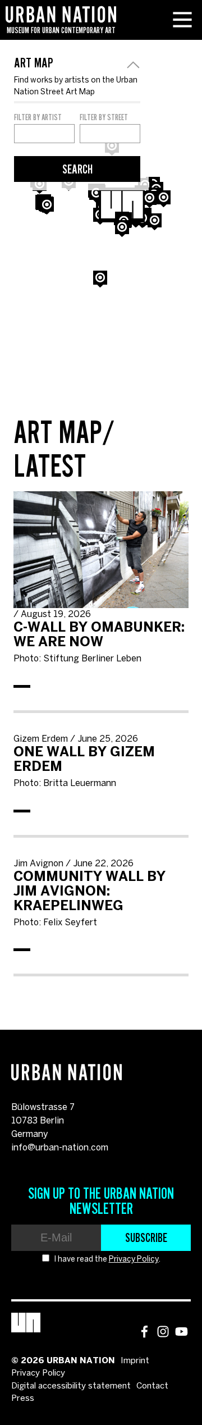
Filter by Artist (38, 117)
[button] (46, 206)
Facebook (144, 1331)
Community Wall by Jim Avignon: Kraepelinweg (89, 892)
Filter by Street (104, 117)
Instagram (163, 1331)
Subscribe (146, 1237)
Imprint (135, 1361)
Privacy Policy (134, 1259)
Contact (152, 1386)
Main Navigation (182, 19)
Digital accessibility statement (71, 1386)
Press (22, 1399)
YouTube (182, 1331)
